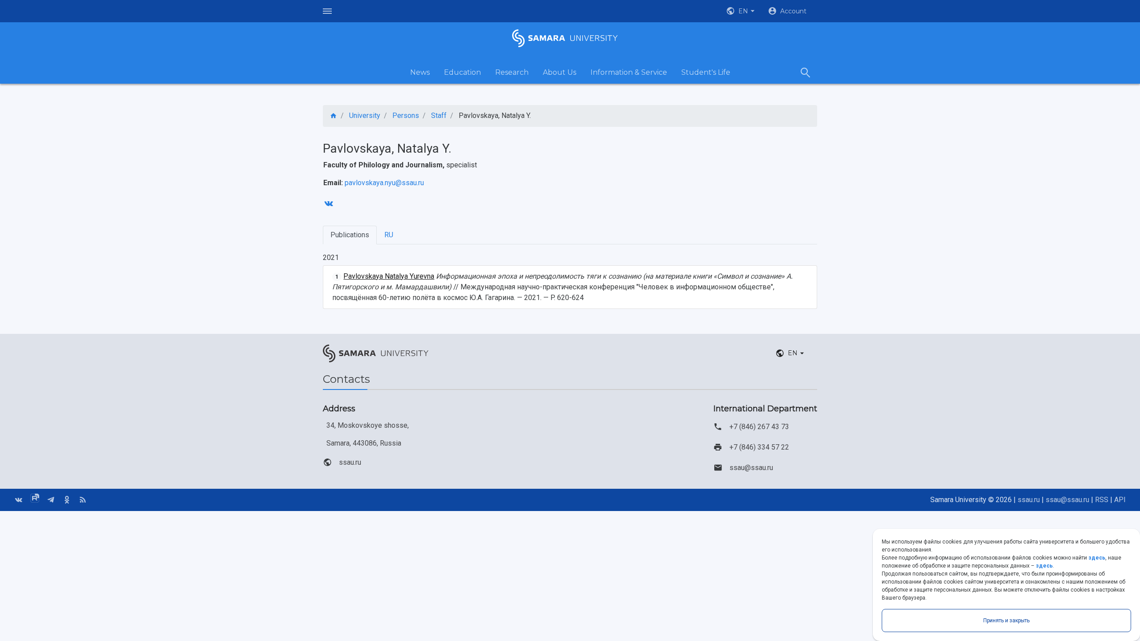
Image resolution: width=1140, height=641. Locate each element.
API (1120, 499)
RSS (1101, 499)
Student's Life (705, 72)
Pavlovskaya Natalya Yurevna (388, 276)
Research (512, 72)
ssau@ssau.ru (751, 467)
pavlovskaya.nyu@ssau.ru (384, 183)
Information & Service (628, 72)
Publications (349, 235)
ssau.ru (350, 462)
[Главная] (333, 116)
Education (462, 72)
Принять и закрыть (1006, 620)
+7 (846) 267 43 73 (759, 426)
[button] (741, 11)
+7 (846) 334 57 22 (759, 447)
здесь (1096, 558)
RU (388, 235)
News (420, 72)
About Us (559, 72)
